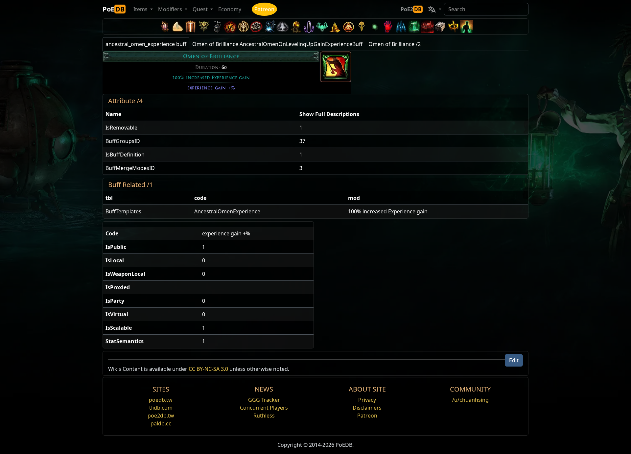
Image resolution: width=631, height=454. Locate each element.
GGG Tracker (264, 399)
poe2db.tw (161, 415)
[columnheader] (200, 114)
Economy (229, 9)
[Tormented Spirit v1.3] (414, 26)
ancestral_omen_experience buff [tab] (145, 44)
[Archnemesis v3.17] (203, 26)
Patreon (264, 9)
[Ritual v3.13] (243, 26)
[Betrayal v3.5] (322, 26)
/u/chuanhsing (470, 399)
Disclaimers (367, 407)
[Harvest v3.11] (269, 26)
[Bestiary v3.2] (361, 26)
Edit (514, 360)
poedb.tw (161, 399)
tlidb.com (161, 407)
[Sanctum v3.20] (190, 26)
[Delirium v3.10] (282, 26)
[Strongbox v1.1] (440, 26)
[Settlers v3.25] (177, 26)
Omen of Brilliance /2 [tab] (394, 44)
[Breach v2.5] (387, 26)
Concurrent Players (264, 407)
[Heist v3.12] (256, 26)
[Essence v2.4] (401, 26)
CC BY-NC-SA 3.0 (208, 368)
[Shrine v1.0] (453, 26)
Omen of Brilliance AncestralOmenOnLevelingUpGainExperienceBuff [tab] (277, 44)
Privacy (367, 399)
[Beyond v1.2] (427, 26)
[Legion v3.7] (309, 26)
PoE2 (411, 9)
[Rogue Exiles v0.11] (466, 26)
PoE (114, 9)
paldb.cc (161, 423)
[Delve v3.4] (335, 26)
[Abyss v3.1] (374, 26)
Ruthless (264, 415)
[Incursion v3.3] (348, 26)
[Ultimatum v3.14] (230, 26)
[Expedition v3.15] (216, 26)
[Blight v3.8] (295, 26)
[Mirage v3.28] (164, 26)
